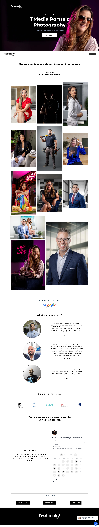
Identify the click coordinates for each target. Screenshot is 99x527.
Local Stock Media (81, 54)
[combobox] (64, 482)
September (67, 454)
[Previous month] (61, 454)
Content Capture (51, 54)
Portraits (59, 54)
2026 (71, 454)
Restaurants (72, 54)
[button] (68, 447)
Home (44, 54)
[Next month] (75, 454)
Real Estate (65, 54)
